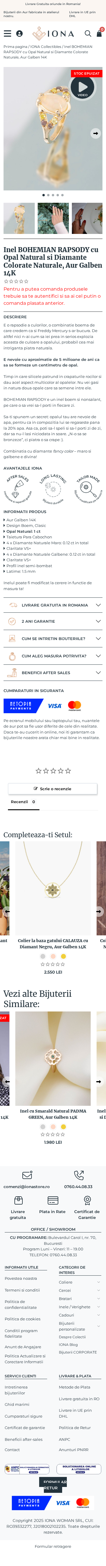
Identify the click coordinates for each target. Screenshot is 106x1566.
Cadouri (66, 1315)
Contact (12, 1449)
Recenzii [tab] (19, 801)
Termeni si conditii (22, 1290)
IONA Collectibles (45, 46)
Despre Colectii (72, 1337)
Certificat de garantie (25, 1427)
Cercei (65, 1290)
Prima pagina (15, 46)
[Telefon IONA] (79, 1177)
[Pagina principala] (53, 33)
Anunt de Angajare (23, 1346)
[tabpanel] (53, 128)
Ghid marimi (17, 1404)
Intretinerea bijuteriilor (16, 1390)
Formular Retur (55, 1485)
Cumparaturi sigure (23, 1416)
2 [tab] (48, 195)
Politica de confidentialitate (21, 1304)
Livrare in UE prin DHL (75, 1413)
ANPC (64, 1439)
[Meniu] (7, 33)
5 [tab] (62, 195)
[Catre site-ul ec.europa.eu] (79, 1468)
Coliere (65, 1282)
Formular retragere (53, 1546)
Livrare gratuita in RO (79, 1398)
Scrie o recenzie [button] (55, 788)
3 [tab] (53, 195)
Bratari (65, 1298)
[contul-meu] (19, 33)
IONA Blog (68, 1344)
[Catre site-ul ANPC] (27, 1468)
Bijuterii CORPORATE (78, 1352)
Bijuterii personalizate (72, 1326)
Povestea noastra (21, 1278)
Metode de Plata (74, 1387)
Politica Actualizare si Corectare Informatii (25, 1359)
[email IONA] (27, 1177)
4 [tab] (58, 195)
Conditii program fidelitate (21, 1333)
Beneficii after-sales (23, 1439)
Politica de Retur (75, 1427)
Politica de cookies (22, 1319)
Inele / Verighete (74, 1306)
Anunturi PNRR (73, 1449)
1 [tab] (43, 195)
